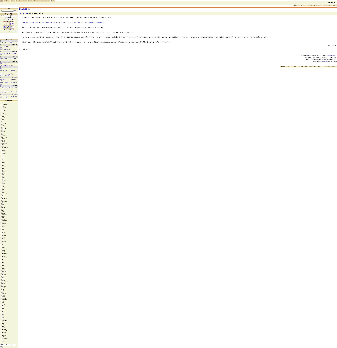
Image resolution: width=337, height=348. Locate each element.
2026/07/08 (14, 77)
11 (13, 24)
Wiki (35, 0)
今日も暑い (3, 63)
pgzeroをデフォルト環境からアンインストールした (8, 74)
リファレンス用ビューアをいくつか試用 (8, 47)
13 (5, 26)
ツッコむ (332, 45)
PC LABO (18, 0)
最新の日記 (297, 5)
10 (12, 24)
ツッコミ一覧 (326, 5)
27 (5, 29)
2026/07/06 (14, 94)
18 (13, 26)
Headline (290, 66)
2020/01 (9, 20)
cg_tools (25, 13)
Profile (13, 0)
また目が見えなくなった (6, 49)
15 (8, 26)
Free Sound (40, 0)
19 (4, 27)
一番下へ (334, 5)
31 (12, 29)
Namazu (309, 55)
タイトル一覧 (308, 5)
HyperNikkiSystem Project (330, 61)
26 (4, 29)
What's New (7, 0)
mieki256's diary (332, 3)
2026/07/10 (14, 61)
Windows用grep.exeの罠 (6, 42)
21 (7, 27)
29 (8, 29)
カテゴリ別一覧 (318, 5)
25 (13, 27)
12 (4, 26)
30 (10, 29)
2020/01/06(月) (24, 9)
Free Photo (47, 0)
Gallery (30, 0)
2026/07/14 (14, 41)
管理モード (283, 66)
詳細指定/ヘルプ (332, 55)
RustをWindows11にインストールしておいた (8, 91)
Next (13, 20)
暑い (1, 68)
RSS (302, 5)
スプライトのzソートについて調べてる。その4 (8, 88)
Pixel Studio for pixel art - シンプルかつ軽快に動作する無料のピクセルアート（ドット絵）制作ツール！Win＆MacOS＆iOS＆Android (63, 22)
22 (8, 27)
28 (7, 29)
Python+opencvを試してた (6, 65)
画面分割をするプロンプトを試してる (8, 54)
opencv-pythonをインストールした (8, 71)
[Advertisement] (305, 73)
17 (12, 26)
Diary (52, 0)
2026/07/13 (14, 44)
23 (10, 27)
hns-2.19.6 (321, 61)
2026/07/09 (14, 67)
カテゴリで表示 (13, 31)
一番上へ (334, 66)
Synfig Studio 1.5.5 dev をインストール (8, 59)
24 (12, 27)
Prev (5, 20)
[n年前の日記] (35, 9)
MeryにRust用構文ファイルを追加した (8, 83)
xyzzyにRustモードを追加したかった (8, 79)
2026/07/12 (14, 51)
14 (7, 26)
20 (5, 27)
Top (2, 0)
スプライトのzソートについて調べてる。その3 (8, 96)
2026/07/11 (14, 56)
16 (10, 26)
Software (25, 0)
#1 (21, 13)
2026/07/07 (14, 86)
